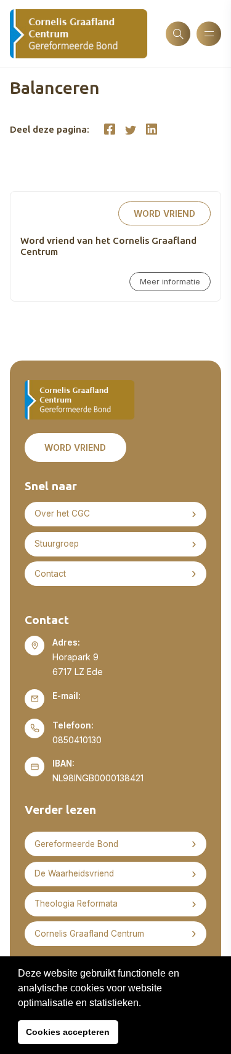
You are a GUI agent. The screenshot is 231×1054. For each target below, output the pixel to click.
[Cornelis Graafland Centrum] (79, 33)
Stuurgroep (56, 543)
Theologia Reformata (76, 903)
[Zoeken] (178, 33)
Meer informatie (170, 281)
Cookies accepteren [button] (68, 1032)
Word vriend (164, 213)
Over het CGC (62, 513)
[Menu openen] (209, 33)
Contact (50, 574)
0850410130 (77, 740)
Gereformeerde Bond (76, 844)
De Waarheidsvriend (74, 873)
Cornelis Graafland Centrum (89, 934)
